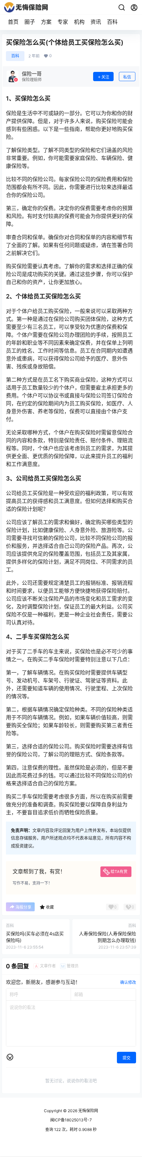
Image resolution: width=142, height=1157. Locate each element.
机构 (79, 21)
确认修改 (128, 982)
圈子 (29, 21)
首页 (13, 21)
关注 (105, 77)
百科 (112, 21)
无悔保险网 (87, 1110)
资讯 (95, 21)
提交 (126, 1057)
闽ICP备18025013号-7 (71, 1119)
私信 (127, 77)
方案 (46, 21)
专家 (62, 21)
